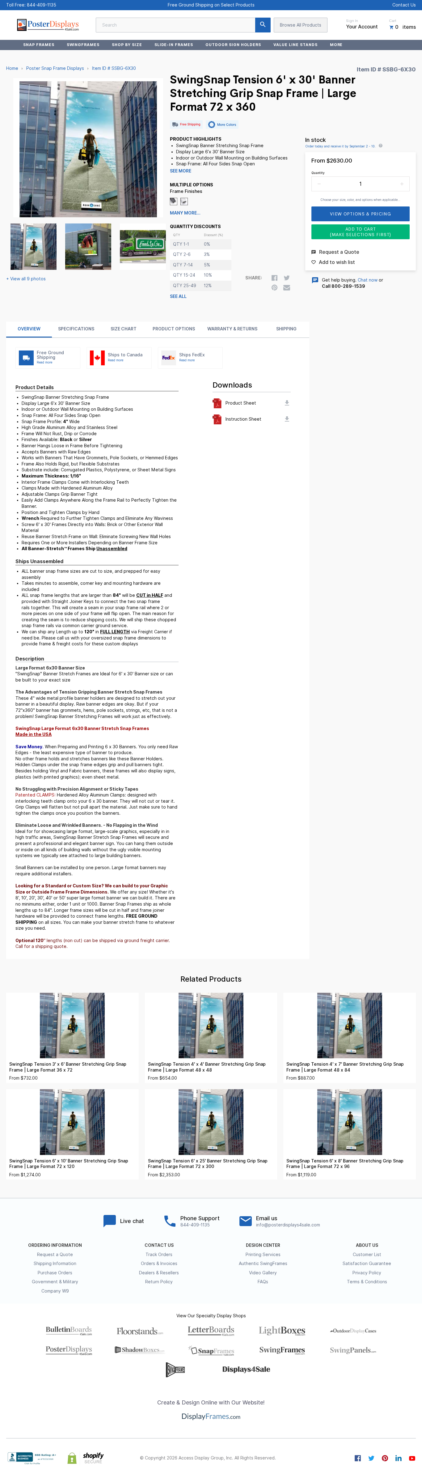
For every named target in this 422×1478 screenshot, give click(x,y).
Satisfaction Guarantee (367, 1263)
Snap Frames (38, 44)
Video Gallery (263, 1272)
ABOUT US (367, 1245)
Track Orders (159, 1254)
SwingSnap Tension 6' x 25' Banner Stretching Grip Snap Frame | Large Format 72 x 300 (208, 1163)
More (336, 44)
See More (180, 170)
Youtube (412, 1458)
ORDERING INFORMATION (55, 1245)
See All (178, 296)
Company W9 (55, 1291)
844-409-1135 (41, 4)
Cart (392, 20)
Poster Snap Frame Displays (55, 68)
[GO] (263, 25)
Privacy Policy (366, 1272)
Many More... (185, 212)
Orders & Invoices (159, 1263)
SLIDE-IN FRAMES (173, 44)
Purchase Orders (55, 1272)
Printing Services (263, 1254)
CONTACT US (159, 1245)
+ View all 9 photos (26, 278)
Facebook (357, 1458)
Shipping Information (55, 1263)
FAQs (263, 1281)
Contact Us (404, 4)
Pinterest (385, 1458)
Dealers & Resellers (159, 1272)
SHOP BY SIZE (127, 44)
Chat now (368, 280)
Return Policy (159, 1281)
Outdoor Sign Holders (233, 44)
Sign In (352, 20)
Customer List (367, 1254)
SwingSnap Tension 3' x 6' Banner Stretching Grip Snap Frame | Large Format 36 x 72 (67, 1067)
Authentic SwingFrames (263, 1263)
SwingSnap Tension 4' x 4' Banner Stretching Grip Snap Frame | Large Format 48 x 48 (207, 1067)
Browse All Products (300, 25)
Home (12, 68)
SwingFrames (83, 44)
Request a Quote (55, 1254)
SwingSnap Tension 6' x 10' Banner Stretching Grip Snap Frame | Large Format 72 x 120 (68, 1163)
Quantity (318, 173)
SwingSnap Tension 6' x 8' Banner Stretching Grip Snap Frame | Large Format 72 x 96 (344, 1163)
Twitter (371, 1458)
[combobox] (183, 25)
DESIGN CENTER (263, 1245)
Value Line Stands (295, 44)
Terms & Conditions (367, 1281)
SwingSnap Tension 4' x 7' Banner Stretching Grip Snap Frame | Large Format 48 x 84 (345, 1067)
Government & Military (55, 1281)
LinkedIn (398, 1458)
